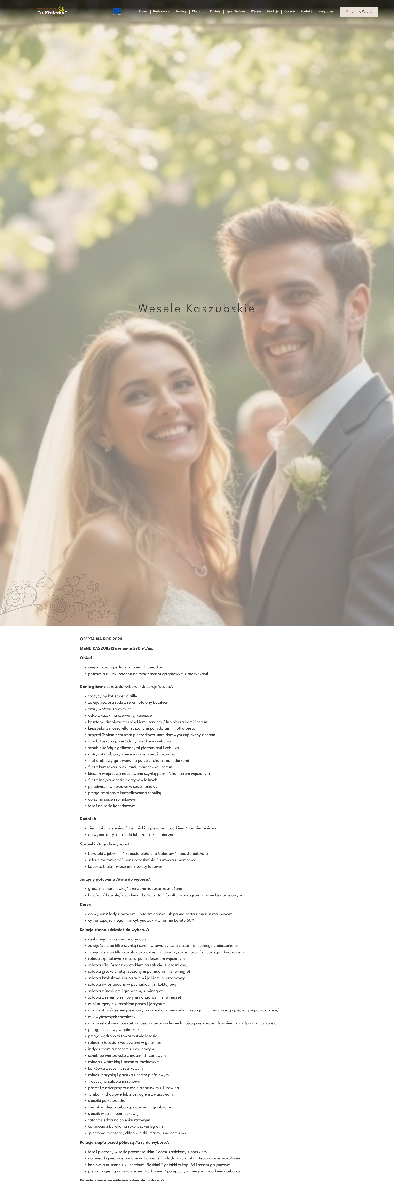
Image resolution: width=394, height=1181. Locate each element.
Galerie (289, 11)
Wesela (256, 11)
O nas (143, 11)
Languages (325, 11)
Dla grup (198, 11)
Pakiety (215, 11)
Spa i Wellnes (235, 11)
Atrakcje (273, 11)
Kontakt (306, 11)
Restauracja (161, 11)
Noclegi (181, 11)
